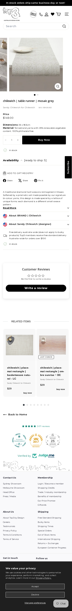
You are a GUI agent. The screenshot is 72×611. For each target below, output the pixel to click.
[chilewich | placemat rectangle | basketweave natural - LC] (19, 345)
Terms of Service (11, 539)
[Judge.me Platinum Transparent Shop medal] (19, 440)
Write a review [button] (35, 288)
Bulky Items (43, 522)
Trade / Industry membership (52, 492)
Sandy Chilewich (12, 107)
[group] (19, 363)
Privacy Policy (10, 530)
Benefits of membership (50, 496)
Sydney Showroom (12, 483)
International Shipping (49, 539)
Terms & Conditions (12, 535)
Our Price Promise (46, 501)
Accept (35, 586)
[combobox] (36, 26)
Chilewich (30, 107)
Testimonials (9, 526)
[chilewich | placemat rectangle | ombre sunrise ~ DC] (52, 345)
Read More (9, 208)
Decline (35, 594)
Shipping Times (45, 526)
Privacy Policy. (44, 578)
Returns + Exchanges (48, 543)
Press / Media (9, 496)
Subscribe (68, 167)
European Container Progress (52, 547)
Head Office (8, 492)
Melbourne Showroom (13, 488)
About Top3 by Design (13, 518)
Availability (25, 160)
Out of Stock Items (47, 535)
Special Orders (45, 530)
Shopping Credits (46, 488)
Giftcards (42, 505)
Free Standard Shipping (49, 518)
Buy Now (44, 139)
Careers (6, 522)
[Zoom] (58, 86)
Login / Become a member (51, 483)
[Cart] (58, 14)
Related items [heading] (21, 321)
